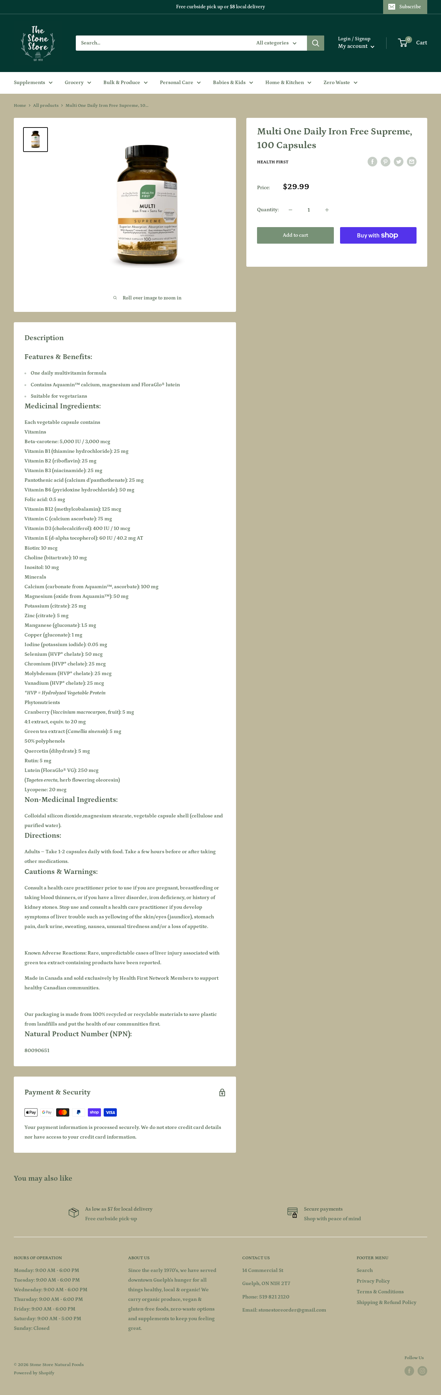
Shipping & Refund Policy (387, 1302)
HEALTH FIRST (272, 162)
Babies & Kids (229, 82)
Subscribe (410, 7)
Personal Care (176, 82)
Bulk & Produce (121, 82)
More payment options (378, 251)
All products (46, 105)
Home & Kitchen (284, 82)
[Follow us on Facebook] (409, 1371)
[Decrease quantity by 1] (290, 210)
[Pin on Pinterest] (385, 162)
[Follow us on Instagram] (422, 1371)
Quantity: (268, 210)
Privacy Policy (373, 1281)
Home (20, 105)
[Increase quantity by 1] (327, 210)
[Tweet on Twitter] (398, 162)
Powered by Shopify (34, 1373)
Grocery (74, 82)
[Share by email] (412, 162)
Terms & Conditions (380, 1292)
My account (353, 46)
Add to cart (295, 235)
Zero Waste (337, 82)
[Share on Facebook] (372, 162)
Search (365, 1270)
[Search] (315, 43)
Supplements (29, 82)
